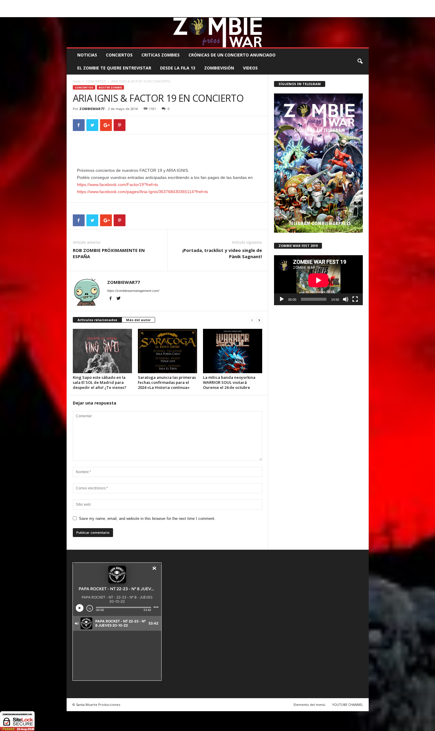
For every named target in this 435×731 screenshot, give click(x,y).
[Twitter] (355, 13)
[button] (359, 61)
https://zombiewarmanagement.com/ (133, 290)
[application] (318, 280)
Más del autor (138, 320)
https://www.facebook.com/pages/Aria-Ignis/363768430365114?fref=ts (142, 191)
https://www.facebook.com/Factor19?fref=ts (117, 184)
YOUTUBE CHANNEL (347, 704)
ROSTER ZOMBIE (321, 4)
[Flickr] (345, 13)
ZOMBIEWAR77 (91, 108)
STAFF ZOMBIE (266, 4)
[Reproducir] (282, 299)
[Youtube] (364, 13)
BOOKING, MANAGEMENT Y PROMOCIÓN (101, 4)
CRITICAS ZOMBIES (160, 55)
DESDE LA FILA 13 (177, 68)
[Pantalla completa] (355, 299)
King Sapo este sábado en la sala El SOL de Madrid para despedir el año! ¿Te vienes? (99, 382)
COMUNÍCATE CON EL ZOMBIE (224, 4)
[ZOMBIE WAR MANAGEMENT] (218, 32)
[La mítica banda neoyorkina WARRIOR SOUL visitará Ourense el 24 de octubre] (232, 351)
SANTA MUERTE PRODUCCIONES (167, 4)
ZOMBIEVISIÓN (219, 68)
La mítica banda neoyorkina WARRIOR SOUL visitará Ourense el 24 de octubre (229, 382)
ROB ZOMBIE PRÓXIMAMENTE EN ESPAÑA (109, 253)
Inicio (76, 81)
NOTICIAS (87, 55)
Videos (250, 68)
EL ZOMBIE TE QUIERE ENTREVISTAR (114, 68)
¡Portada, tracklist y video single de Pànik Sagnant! (222, 253)
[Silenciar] (346, 299)
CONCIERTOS (119, 55)
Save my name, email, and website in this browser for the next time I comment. (147, 518)
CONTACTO (292, 4)
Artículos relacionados (97, 320)
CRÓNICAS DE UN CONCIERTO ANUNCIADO (232, 55)
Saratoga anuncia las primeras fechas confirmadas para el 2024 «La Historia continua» (167, 382)
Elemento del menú (309, 704)
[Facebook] (336, 13)
